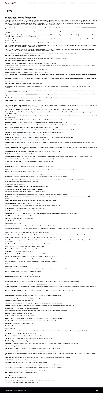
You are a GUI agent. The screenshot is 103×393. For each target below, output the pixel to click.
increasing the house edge (89, 27)
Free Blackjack (32, 3)
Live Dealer (82, 3)
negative (37, 276)
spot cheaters (80, 179)
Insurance (8, 228)
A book (14, 194)
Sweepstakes (51, 3)
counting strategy (22, 49)
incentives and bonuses (21, 130)
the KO (31, 298)
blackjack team (73, 196)
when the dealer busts (31, 94)
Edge (6, 169)
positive (31, 276)
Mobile (89, 3)
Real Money (42, 3)
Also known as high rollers (46, 380)
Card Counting (72, 3)
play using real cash (19, 251)
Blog (94, 3)
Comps (7, 130)
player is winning (41, 284)
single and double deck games (60, 58)
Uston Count (8, 367)
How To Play (61, 3)
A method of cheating (20, 137)
